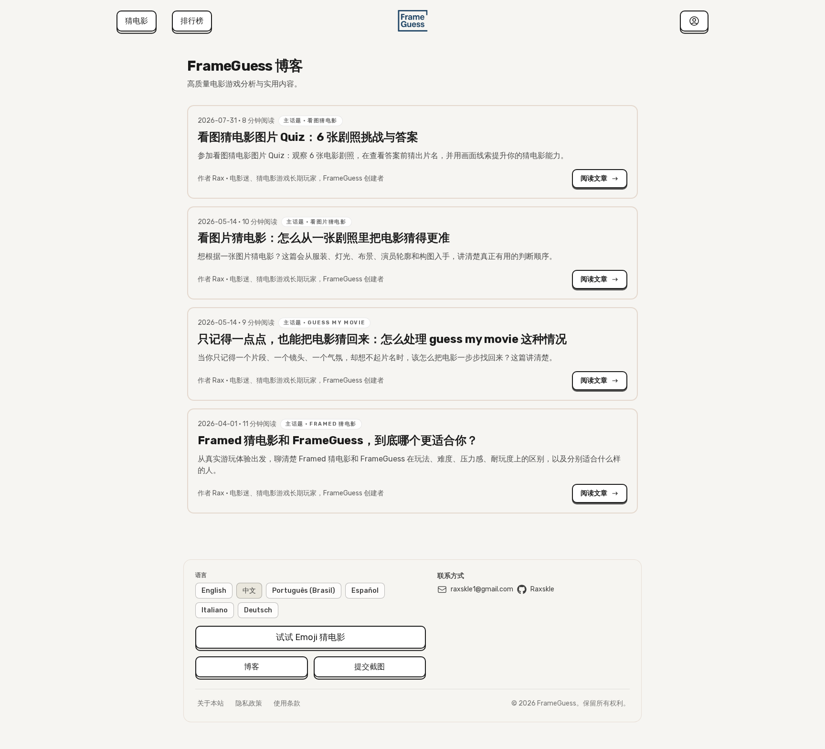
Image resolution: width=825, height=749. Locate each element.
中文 (249, 591)
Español (365, 591)
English (213, 591)
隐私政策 (248, 703)
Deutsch (258, 610)
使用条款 (287, 703)
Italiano (214, 610)
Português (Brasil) (303, 591)
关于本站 (210, 703)
